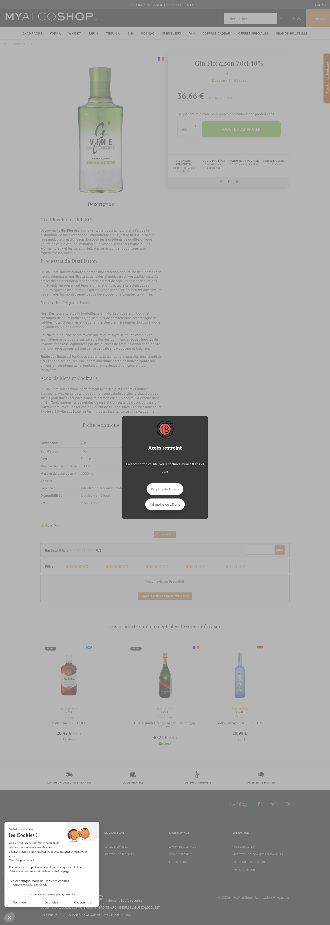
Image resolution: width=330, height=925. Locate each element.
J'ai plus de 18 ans (165, 489)
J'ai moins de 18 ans (165, 504)
